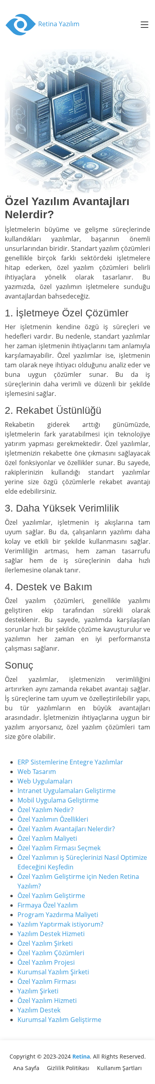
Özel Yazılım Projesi (46, 962)
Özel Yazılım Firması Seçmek (59, 848)
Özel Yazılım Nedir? (45, 809)
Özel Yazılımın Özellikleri (52, 819)
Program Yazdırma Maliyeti (57, 914)
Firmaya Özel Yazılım (47, 905)
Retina (81, 1056)
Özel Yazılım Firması (46, 981)
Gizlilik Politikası (68, 1068)
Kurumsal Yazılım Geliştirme (59, 1019)
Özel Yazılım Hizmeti (47, 1000)
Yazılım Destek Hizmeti (51, 933)
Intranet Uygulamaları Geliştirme (66, 790)
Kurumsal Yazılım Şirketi (53, 972)
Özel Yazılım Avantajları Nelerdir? (66, 828)
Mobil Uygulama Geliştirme (58, 800)
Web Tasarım (36, 771)
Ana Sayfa (26, 1068)
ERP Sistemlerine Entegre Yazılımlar (70, 762)
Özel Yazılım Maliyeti (47, 838)
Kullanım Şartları (119, 1068)
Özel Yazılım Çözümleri (50, 952)
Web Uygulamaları (44, 781)
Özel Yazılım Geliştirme (51, 895)
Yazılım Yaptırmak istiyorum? (60, 924)
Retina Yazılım (58, 23)
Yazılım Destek (38, 1010)
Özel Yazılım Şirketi (45, 943)
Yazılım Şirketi (37, 991)
